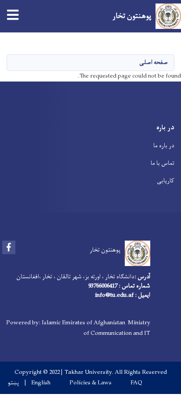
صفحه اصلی (153, 62)
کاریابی (165, 180)
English (41, 383)
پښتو (13, 383)
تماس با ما (162, 163)
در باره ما (163, 145)
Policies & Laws (90, 383)
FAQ (136, 383)
